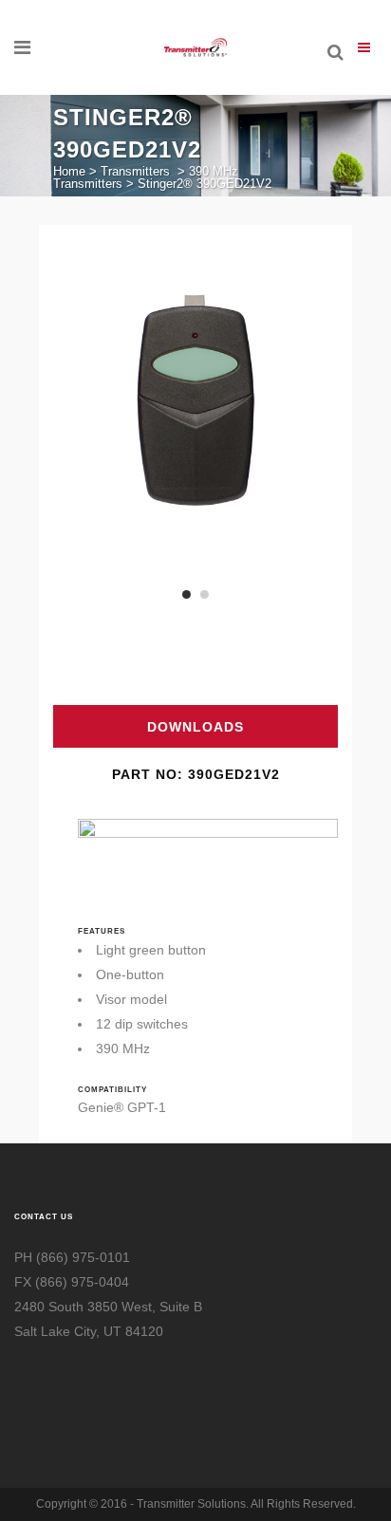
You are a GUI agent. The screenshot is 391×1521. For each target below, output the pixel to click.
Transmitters (135, 171)
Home (69, 171)
